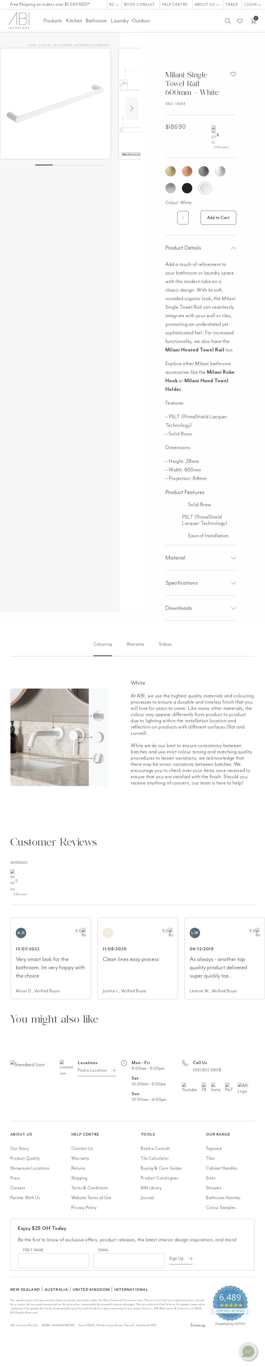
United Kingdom (91, 1289)
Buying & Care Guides (161, 1168)
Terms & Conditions (89, 1188)
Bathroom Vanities (223, 1197)
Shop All (45, 45)
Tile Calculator (155, 1158)
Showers (214, 1188)
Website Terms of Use (91, 1197)
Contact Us (82, 1148)
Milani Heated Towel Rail (194, 350)
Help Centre (174, 4)
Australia (56, 1289)
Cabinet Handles (221, 1168)
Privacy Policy (84, 1207)
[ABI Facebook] (206, 1088)
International (131, 1289)
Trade (231, 4)
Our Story (19, 1148)
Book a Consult (155, 1148)
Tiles (210, 1158)
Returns (78, 1168)
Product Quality (25, 1158)
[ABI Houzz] (246, 1088)
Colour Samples (221, 1207)
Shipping (79, 1178)
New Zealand (25, 1289)
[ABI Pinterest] (231, 1088)
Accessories (63, 45)
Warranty (80, 1158)
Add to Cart (218, 217)
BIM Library (151, 1188)
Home (32, 45)
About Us (205, 4)
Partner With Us (25, 1197)
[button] (248, 1351)
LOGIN (251, 4)
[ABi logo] (40, 1085)
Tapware (214, 1148)
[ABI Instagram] (218, 1088)
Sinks (211, 1178)
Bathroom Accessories (92, 45)
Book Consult (139, 4)
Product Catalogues (159, 1178)
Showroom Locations (30, 1168)
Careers (17, 1188)
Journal (147, 1197)
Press (15, 1178)
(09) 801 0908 (207, 1070)
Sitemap (198, 1325)
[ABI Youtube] (192, 1088)
